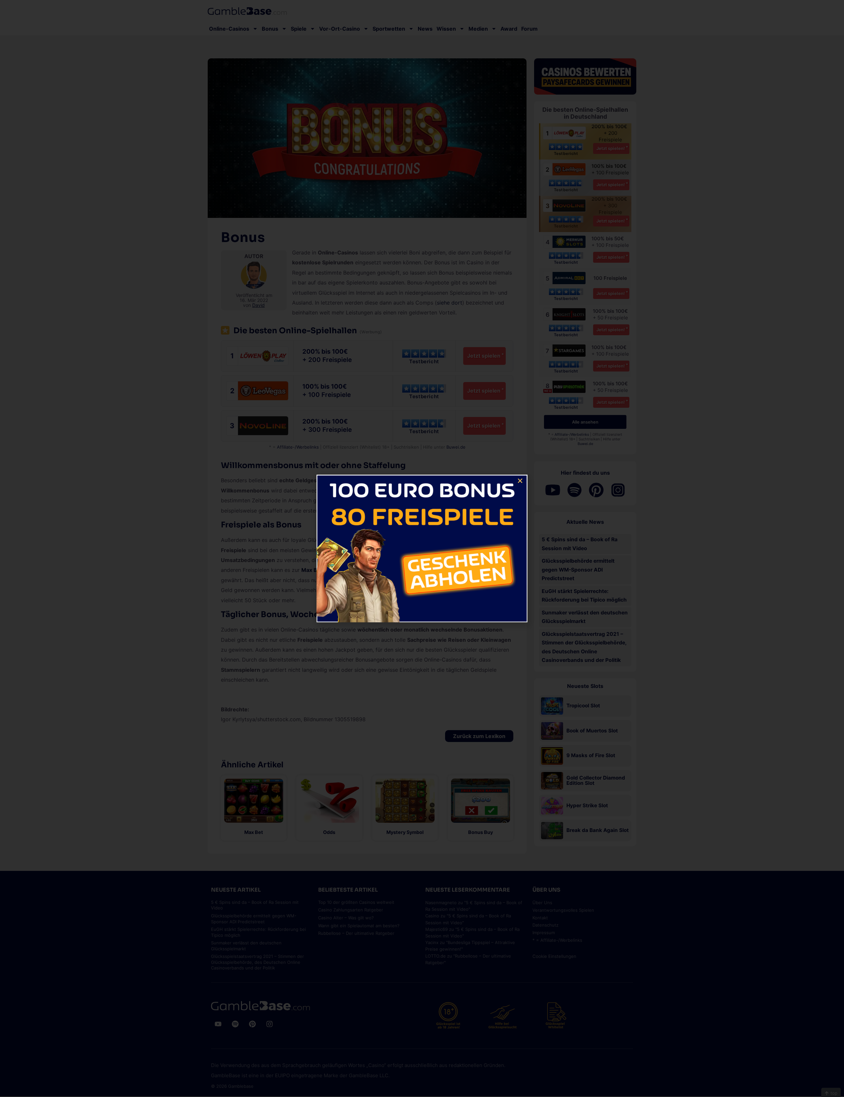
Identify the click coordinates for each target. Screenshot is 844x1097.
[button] (520, 481)
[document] (422, 548)
